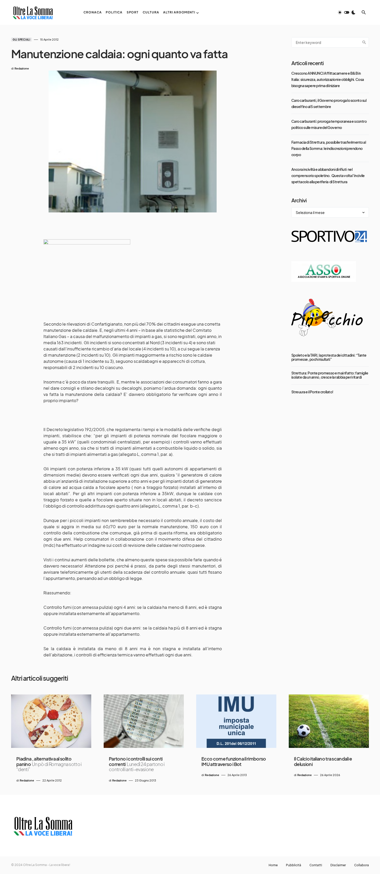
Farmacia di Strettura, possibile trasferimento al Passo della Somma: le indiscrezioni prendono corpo (328, 148)
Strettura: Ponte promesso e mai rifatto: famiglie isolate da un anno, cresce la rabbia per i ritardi (329, 375)
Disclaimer (338, 865)
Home (273, 865)
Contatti (315, 865)
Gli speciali (21, 39)
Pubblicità (293, 865)
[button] (347, 12)
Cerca (364, 42)
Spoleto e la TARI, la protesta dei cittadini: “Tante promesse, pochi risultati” (329, 357)
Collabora (361, 865)
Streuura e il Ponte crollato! (312, 392)
